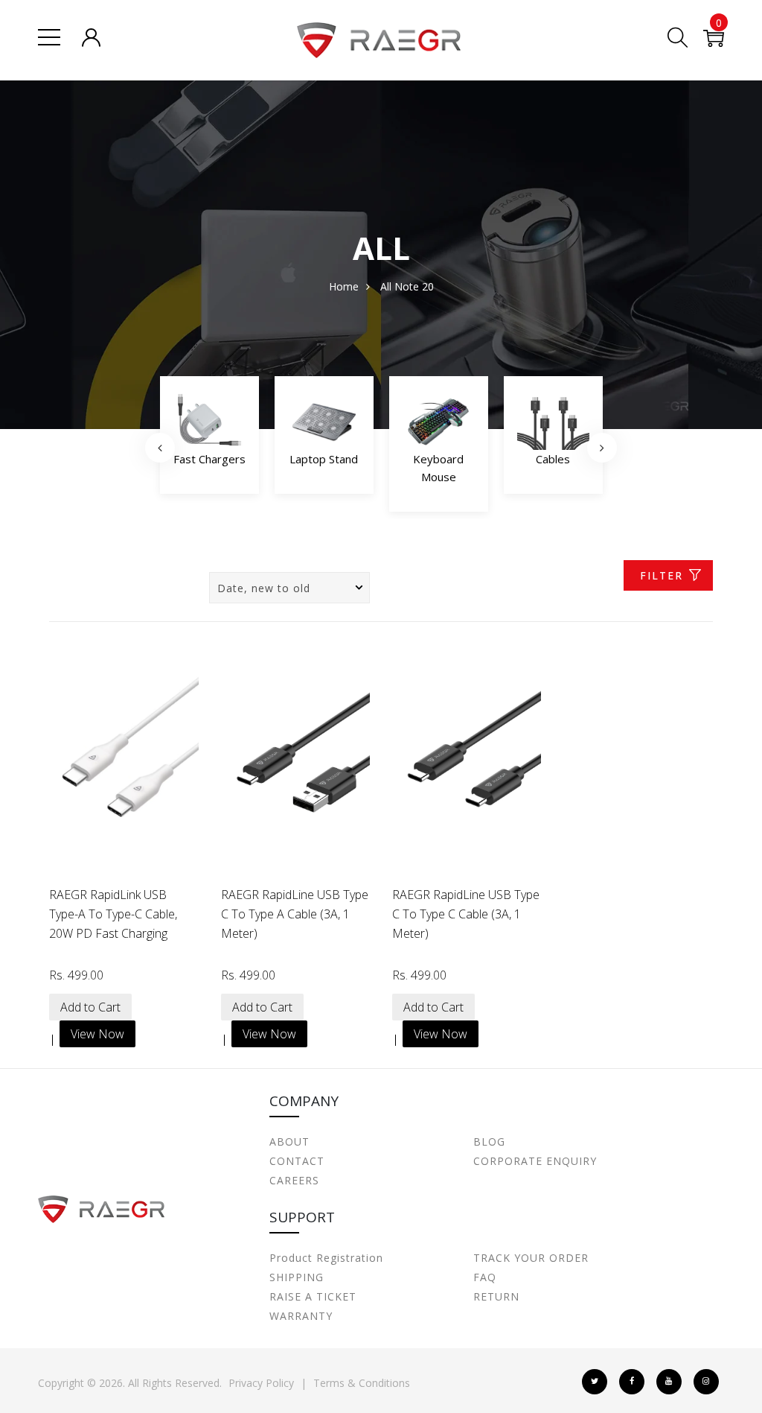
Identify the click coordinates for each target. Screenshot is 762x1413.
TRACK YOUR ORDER (531, 1258)
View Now (97, 1034)
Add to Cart (90, 1007)
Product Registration (326, 1258)
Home (344, 286)
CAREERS (294, 1180)
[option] (209, 439)
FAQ (484, 1277)
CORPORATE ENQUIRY (535, 1161)
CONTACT (296, 1161)
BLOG (489, 1141)
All (385, 286)
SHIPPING (296, 1277)
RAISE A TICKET (312, 1296)
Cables (553, 458)
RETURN (496, 1296)
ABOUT (289, 1141)
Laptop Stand (323, 458)
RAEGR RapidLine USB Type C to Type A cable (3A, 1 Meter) (294, 914)
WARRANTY (301, 1316)
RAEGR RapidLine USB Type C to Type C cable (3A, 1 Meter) (466, 914)
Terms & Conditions (361, 1383)
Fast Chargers (209, 458)
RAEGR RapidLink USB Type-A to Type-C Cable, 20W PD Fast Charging (113, 914)
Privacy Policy (261, 1383)
